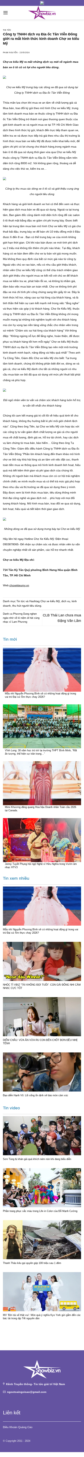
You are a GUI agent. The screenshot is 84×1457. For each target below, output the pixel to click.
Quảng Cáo (25, 1427)
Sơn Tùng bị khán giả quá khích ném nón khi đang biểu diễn (37, 1159)
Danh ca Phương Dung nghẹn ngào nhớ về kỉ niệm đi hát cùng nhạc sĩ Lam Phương (21, 617)
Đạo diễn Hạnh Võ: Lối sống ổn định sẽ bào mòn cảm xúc (35, 1095)
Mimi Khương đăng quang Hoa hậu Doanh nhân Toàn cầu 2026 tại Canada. (40, 809)
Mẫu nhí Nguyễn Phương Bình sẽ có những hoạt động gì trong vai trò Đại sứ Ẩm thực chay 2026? (40, 695)
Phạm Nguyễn (10, 53)
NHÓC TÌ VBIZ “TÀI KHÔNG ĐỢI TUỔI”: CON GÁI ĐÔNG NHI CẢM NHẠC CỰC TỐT (42, 986)
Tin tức (7, 30)
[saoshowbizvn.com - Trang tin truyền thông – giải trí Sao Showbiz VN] (42, 13)
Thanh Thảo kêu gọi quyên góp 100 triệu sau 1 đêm (32, 1263)
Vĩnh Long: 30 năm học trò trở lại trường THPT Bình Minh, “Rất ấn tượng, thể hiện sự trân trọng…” (41, 752)
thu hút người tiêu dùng (26, 605)
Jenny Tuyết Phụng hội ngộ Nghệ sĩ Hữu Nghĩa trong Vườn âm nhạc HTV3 (41, 865)
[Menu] (5, 13)
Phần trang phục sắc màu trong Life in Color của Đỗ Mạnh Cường (40, 1211)
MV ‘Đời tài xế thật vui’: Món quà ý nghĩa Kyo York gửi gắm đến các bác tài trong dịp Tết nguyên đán (42, 1317)
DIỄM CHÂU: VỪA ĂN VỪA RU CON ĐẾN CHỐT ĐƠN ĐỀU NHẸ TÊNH (40, 1042)
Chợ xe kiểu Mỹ (50, 601)
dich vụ (65, 601)
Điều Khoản (10, 1427)
